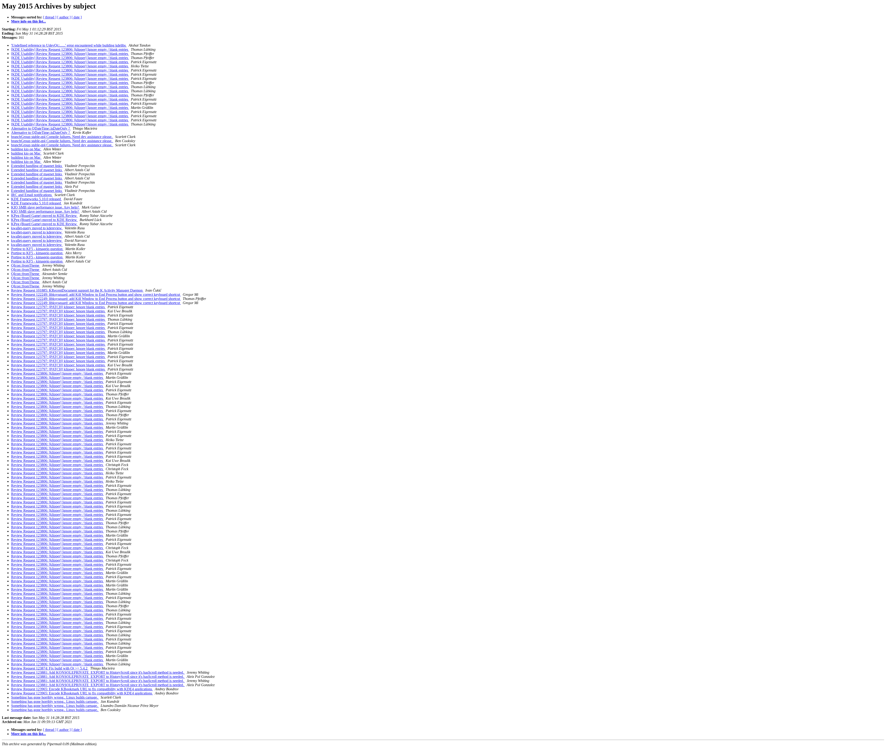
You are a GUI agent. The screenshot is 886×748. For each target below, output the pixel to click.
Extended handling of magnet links (37, 166)
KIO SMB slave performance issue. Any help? (45, 207)
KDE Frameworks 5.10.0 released (36, 199)
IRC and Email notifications (32, 195)
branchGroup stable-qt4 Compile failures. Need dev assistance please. (62, 137)
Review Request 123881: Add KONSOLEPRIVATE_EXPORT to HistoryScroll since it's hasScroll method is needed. (98, 672)
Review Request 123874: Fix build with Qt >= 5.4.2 (49, 668)
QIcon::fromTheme (25, 265)
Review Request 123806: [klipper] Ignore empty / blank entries (57, 373)
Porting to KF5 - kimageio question (37, 249)
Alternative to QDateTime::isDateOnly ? (41, 128)
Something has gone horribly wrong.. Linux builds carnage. (55, 697)
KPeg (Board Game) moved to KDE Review (44, 216)
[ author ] (64, 17)
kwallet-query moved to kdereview (37, 228)
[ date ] (77, 17)
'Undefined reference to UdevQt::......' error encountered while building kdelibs (69, 45)
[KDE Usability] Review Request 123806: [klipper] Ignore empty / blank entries (70, 49)
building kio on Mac (26, 149)
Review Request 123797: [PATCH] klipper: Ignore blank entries (58, 307)
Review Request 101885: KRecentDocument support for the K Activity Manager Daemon (77, 290)
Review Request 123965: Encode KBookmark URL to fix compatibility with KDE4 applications (82, 689)
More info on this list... (28, 21)
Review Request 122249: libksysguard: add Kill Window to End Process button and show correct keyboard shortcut (96, 294)
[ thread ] (49, 17)
